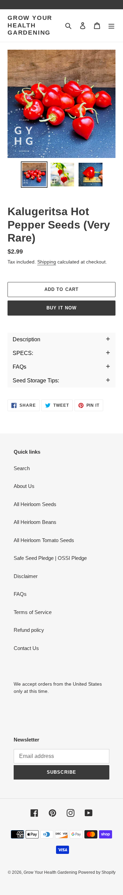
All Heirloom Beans (35, 522)
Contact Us (26, 648)
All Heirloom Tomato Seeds (44, 540)
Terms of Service (33, 612)
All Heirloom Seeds (35, 504)
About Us (24, 486)
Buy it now (61, 307)
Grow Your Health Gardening (30, 25)
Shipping (46, 262)
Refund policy (29, 630)
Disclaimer (26, 576)
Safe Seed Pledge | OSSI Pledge (50, 558)
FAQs (20, 594)
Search (22, 468)
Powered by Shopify (96, 872)
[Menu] (111, 25)
